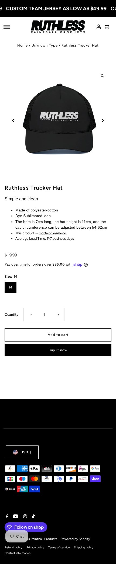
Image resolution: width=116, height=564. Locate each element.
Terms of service (59, 547)
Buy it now (58, 350)
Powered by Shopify (75, 539)
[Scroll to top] (104, 550)
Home (22, 45)
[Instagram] (24, 516)
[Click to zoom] (103, 76)
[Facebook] (6, 516)
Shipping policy (83, 547)
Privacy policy (35, 547)
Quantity (11, 314)
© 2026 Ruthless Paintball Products (31, 539)
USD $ (26, 452)
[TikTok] (32, 516)
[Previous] (13, 120)
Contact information (17, 553)
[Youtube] (15, 516)
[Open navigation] (16, 26)
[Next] (103, 120)
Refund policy (13, 547)
